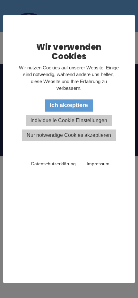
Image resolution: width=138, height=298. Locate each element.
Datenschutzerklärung (53, 163)
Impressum (98, 163)
